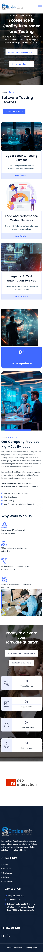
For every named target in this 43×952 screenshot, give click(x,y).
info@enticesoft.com (16, 896)
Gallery (6, 877)
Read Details (21, 175)
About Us (7, 869)
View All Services (13, 111)
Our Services (8, 881)
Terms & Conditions (14, 947)
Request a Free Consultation (20, 52)
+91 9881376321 (15, 900)
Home (5, 865)
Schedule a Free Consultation (20, 653)
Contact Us (7, 873)
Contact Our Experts (20, 663)
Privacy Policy (31, 947)
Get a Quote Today (20, 64)
